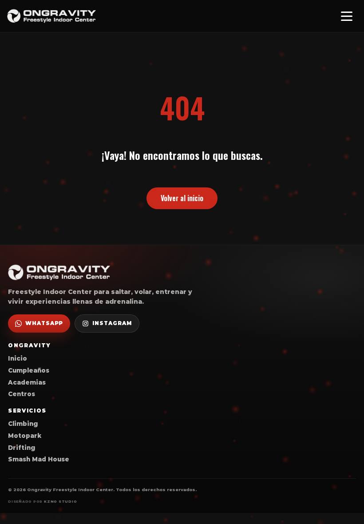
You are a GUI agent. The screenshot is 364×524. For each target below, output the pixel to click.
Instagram (111, 323)
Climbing (23, 423)
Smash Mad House (38, 459)
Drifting (21, 447)
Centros (21, 393)
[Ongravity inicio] (51, 16)
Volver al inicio (182, 198)
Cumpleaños (28, 370)
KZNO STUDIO (60, 502)
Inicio (17, 358)
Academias (27, 382)
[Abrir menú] (346, 16)
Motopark (24, 435)
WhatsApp (44, 323)
